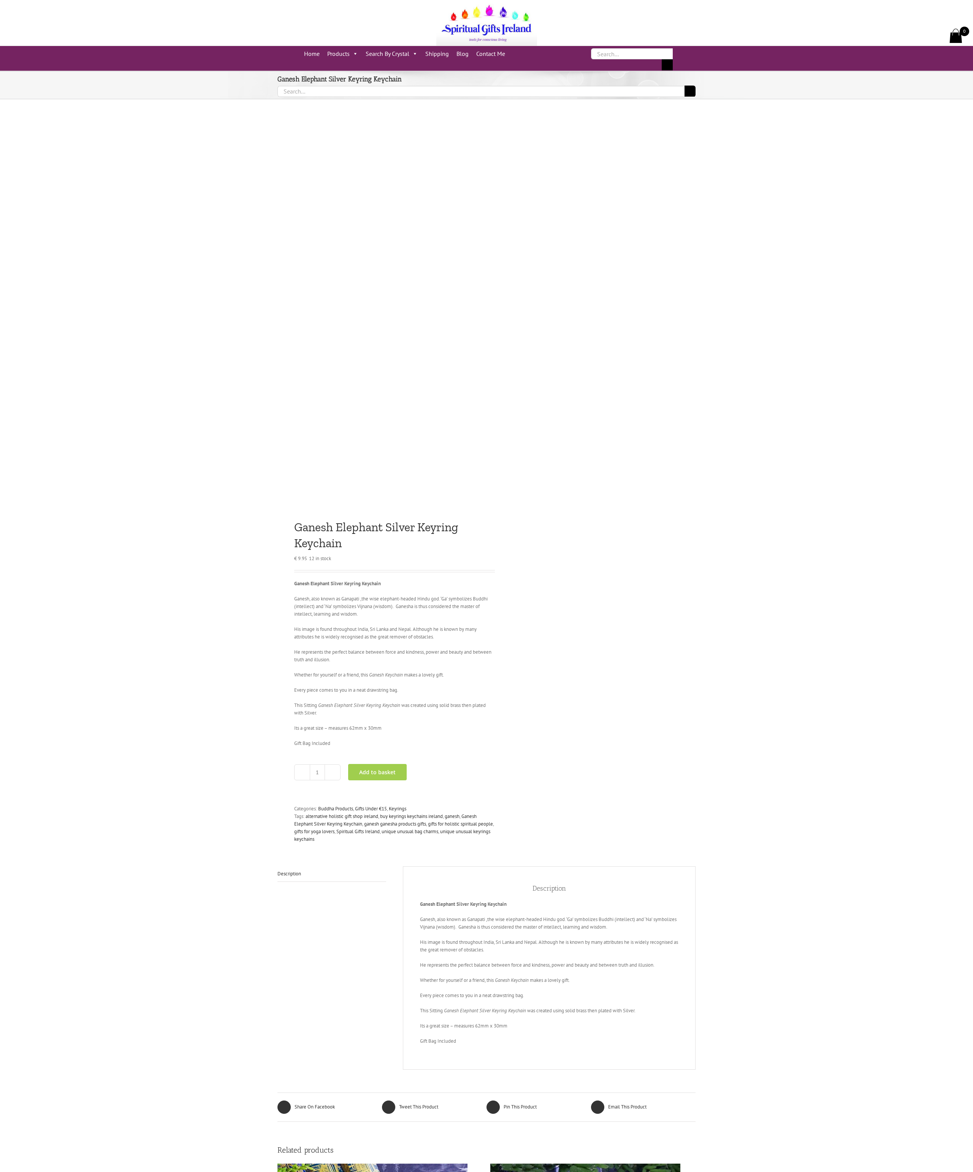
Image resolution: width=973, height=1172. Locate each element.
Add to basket (377, 772)
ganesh (452, 816)
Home (312, 53)
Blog (462, 53)
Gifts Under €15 (371, 808)
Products (338, 53)
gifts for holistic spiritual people (460, 824)
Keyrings (397, 808)
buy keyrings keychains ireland (411, 816)
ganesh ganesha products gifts (395, 824)
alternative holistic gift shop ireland (342, 816)
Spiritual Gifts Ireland (358, 831)
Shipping (437, 53)
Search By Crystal (387, 53)
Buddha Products (335, 808)
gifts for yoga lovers (314, 831)
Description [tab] (289, 873)
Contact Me (490, 53)
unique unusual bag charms (410, 831)
